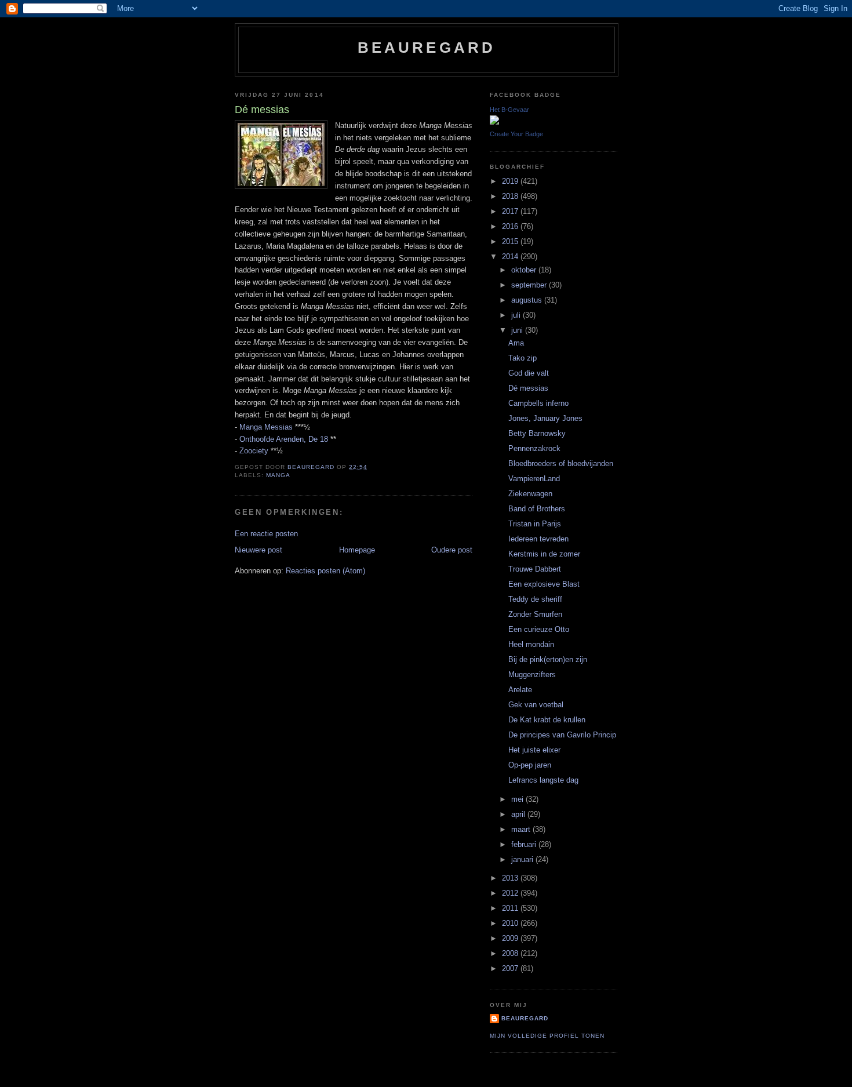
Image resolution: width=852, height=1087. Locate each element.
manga (278, 475)
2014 (511, 256)
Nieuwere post (258, 550)
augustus (527, 300)
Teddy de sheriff (535, 599)
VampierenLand (534, 478)
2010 (511, 923)
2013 (511, 878)
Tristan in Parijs (534, 523)
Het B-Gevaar (509, 109)
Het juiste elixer (534, 750)
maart (522, 829)
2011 (511, 908)
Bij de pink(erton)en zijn (547, 659)
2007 (511, 968)
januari (523, 859)
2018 (511, 196)
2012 (511, 893)
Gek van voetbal (535, 704)
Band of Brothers (536, 508)
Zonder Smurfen (535, 614)
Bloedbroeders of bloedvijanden (560, 463)
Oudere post (451, 550)
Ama (516, 343)
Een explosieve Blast (544, 584)
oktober (524, 270)
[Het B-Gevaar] (494, 122)
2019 (511, 181)
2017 (511, 211)
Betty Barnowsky (537, 433)
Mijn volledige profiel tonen (547, 1036)
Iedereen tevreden (538, 539)
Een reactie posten (266, 533)
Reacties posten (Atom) (325, 570)
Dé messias (528, 388)
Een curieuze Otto (538, 629)
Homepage (357, 550)
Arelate (520, 689)
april (519, 814)
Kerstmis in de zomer (544, 554)
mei (518, 799)
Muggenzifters (532, 674)
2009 (511, 938)
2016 (511, 226)
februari (524, 844)
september (530, 285)
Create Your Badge (516, 133)
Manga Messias (266, 427)
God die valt (528, 373)
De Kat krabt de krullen (546, 719)
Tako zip (522, 358)
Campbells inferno (538, 403)
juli (517, 315)
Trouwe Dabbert (534, 569)
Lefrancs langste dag (543, 780)
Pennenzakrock (534, 448)
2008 (511, 953)
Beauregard (427, 47)
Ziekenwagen (530, 493)
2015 (511, 241)
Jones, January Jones (545, 418)
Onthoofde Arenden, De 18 (283, 439)
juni (518, 330)
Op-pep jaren (529, 765)
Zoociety (253, 450)
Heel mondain (531, 644)
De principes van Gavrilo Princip (562, 734)
